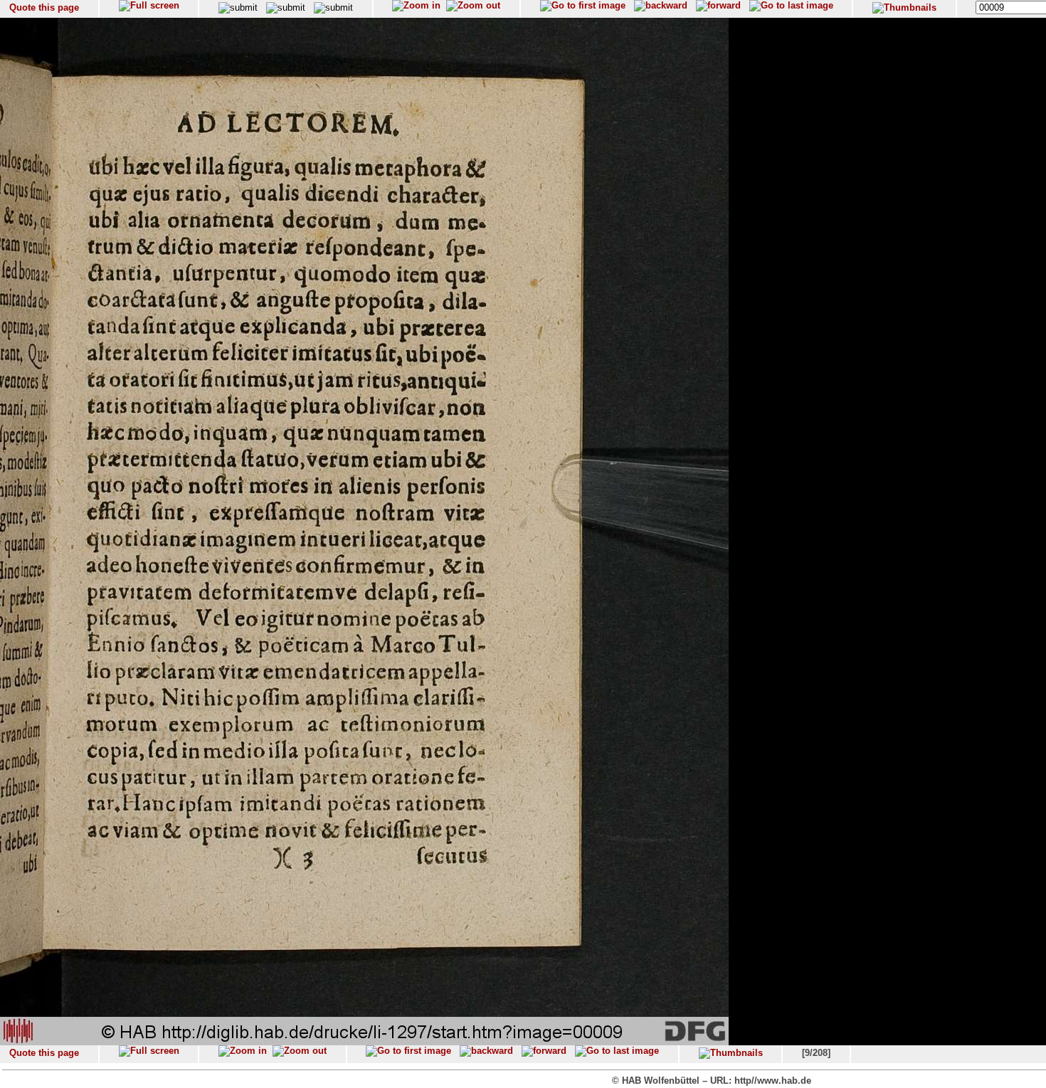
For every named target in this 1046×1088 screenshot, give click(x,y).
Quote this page (44, 7)
